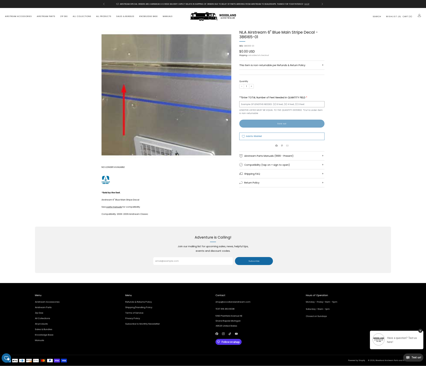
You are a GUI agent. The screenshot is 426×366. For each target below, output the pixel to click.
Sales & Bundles (125, 16)
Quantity (243, 81)
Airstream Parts (46, 16)
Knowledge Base (148, 16)
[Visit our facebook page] (216, 333)
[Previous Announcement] (104, 4)
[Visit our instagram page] (223, 333)
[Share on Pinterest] (282, 145)
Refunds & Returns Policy (138, 301)
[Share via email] (287, 145)
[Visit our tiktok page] (229, 333)
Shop (306, 4)
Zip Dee (64, 16)
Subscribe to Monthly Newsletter (142, 323)
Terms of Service (134, 312)
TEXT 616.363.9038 (224, 308)
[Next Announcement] (322, 4)
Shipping (243, 55)
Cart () (407, 16)
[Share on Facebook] (276, 145)
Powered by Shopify (356, 360)
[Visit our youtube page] (236, 333)
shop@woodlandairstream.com (232, 301)
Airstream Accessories (18, 16)
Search (377, 16)
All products (103, 16)
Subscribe (254, 261)
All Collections (82, 16)
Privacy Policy (132, 318)
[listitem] (213, 4)
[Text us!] (413, 359)
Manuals (168, 16)
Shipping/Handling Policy (138, 307)
